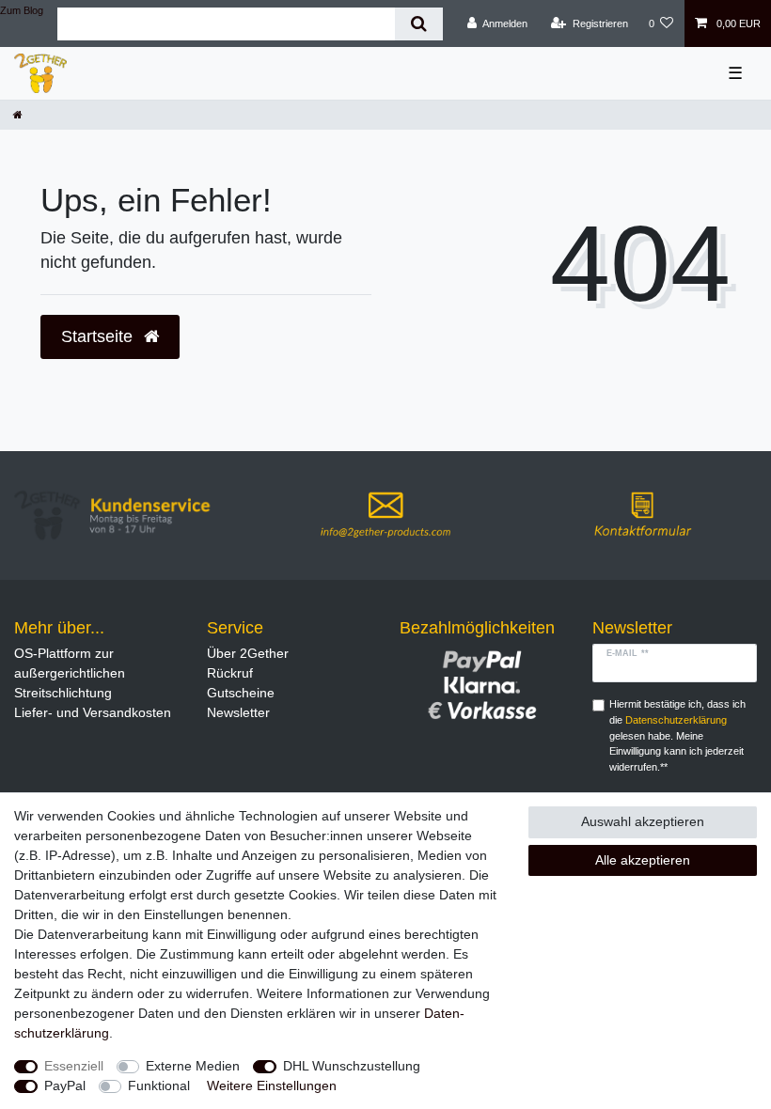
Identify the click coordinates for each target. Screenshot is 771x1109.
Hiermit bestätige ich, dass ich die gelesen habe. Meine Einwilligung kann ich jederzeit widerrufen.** (677, 735)
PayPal (65, 1085)
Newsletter (238, 712)
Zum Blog (21, 10)
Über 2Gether (248, 653)
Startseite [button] (99, 336)
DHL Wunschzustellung (351, 1065)
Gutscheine (241, 692)
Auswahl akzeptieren (642, 821)
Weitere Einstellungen (272, 1085)
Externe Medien (193, 1065)
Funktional (159, 1085)
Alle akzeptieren (642, 859)
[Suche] (419, 24)
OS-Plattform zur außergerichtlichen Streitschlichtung (69, 673)
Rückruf (230, 672)
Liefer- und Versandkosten (92, 712)
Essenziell (73, 1065)
